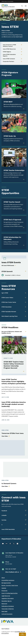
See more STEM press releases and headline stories (12, 332)
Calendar (4, 588)
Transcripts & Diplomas (8, 608)
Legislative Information (8, 598)
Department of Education (8, 6)
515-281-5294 (8, 564)
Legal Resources (6, 595)
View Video (5, 436)
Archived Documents (7, 614)
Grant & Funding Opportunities (10, 593)
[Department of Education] (5, 5)
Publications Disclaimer (8, 606)
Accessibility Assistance (8, 580)
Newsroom (4, 603)
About (3, 577)
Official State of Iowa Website (7, 1)
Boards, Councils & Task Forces (10, 585)
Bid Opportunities (6, 582)
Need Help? (4, 611)
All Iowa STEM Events (8, 265)
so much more (18, 36)
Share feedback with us (12, 572)
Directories (4, 590)
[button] (22, 634)
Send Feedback (5, 628)
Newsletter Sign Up (6, 601)
